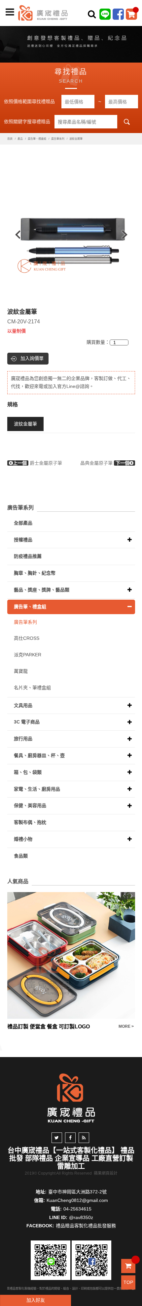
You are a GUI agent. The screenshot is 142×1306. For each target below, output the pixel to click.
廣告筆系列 (57, 138)
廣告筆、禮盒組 (37, 138)
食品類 (21, 855)
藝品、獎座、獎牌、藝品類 (41, 589)
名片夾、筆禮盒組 (32, 687)
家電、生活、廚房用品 (37, 789)
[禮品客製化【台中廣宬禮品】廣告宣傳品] (71, 43)
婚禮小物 (23, 839)
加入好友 (35, 1300)
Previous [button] (14, 234)
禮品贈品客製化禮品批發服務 (86, 1225)
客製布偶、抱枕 (30, 822)
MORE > (126, 1026)
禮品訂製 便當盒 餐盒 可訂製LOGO (48, 1026)
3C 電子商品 (27, 721)
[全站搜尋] (92, 14)
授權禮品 (23, 539)
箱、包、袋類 (28, 772)
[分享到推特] (57, 1137)
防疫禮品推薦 (28, 556)
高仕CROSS (26, 638)
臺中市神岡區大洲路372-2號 (77, 1191)
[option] (71, 234)
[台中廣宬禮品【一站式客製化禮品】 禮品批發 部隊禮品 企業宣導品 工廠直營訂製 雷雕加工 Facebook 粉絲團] (118, 13)
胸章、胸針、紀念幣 (34, 573)
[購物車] (131, 13)
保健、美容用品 (30, 805)
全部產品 (23, 523)
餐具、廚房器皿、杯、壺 (39, 755)
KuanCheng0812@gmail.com (77, 1200)
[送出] (134, 29)
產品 (20, 138)
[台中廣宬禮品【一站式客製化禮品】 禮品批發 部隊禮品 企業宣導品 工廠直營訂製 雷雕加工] (43, 12)
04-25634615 (77, 1208)
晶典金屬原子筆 (104, 463)
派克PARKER (27, 654)
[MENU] (10, 12)
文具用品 (23, 705)
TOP (128, 1282)
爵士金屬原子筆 (37, 463)
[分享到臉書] (70, 1137)
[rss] (84, 1137)
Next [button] (127, 234)
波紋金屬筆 (25, 423)
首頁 (10, 138)
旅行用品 (23, 738)
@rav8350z (81, 1217)
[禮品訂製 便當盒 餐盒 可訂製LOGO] (71, 956)
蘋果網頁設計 (106, 1173)
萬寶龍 (21, 671)
